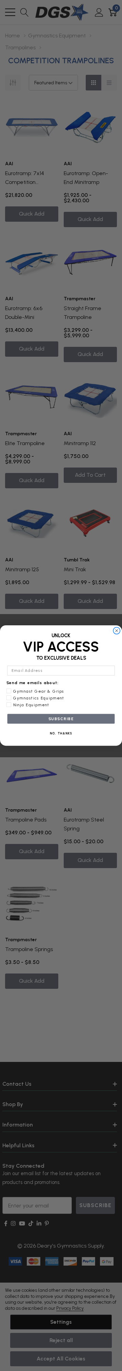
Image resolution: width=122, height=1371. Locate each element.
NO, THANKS (61, 733)
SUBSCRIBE (61, 718)
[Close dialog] (117, 630)
